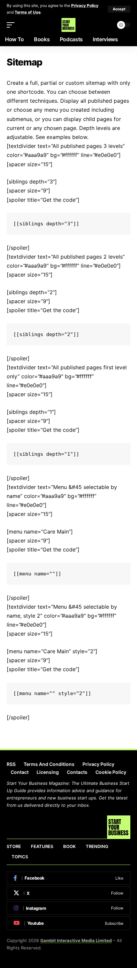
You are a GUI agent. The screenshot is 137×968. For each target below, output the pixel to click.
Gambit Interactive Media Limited (76, 940)
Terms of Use (28, 12)
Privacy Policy (84, 5)
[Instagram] (68, 908)
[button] (119, 9)
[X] (68, 893)
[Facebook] (68, 878)
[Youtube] (68, 923)
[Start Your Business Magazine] (68, 25)
